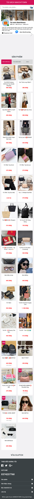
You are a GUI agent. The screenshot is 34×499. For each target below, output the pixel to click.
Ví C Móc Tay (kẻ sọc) (25, 165)
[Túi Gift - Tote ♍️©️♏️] (25, 320)
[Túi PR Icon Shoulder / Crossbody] (25, 238)
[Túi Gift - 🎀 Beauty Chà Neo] (8, 320)
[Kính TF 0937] (25, 348)
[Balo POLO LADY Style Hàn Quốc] (8, 127)
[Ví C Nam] (8, 293)
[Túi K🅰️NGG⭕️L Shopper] (8, 210)
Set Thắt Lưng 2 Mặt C (25, 82)
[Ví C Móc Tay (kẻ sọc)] (25, 155)
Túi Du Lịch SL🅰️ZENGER (25, 137)
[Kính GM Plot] (25, 403)
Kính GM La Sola (9, 275)
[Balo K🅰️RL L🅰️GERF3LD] (8, 348)
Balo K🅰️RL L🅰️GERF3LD (8, 358)
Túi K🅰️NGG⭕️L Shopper (8, 220)
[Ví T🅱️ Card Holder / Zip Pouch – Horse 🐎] (8, 238)
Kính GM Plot (25, 413)
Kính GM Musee (9, 440)
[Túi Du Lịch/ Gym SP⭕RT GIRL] (8, 375)
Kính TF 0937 (25, 358)
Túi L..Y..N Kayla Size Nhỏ (25, 192)
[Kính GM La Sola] (8, 265)
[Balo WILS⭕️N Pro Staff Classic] (8, 100)
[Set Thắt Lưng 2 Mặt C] (25, 72)
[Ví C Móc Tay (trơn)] (8, 155)
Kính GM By (25, 275)
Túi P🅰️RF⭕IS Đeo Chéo (25, 110)
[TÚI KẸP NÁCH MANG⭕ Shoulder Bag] (25, 375)
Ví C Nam (8, 302)
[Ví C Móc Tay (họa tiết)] (8, 183)
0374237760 (8, 474)
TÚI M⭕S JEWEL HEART (8, 413)
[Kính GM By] (25, 265)
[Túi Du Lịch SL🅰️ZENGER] (25, 127)
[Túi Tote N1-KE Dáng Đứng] (25, 210)
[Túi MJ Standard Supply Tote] (25, 293)
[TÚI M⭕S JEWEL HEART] (8, 403)
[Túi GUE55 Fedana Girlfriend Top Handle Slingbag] (8, 72)
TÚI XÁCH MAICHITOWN (16, 2)
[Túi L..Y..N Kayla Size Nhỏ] (25, 183)
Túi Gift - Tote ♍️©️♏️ (25, 330)
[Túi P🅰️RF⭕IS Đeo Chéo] (25, 100)
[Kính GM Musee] (8, 431)
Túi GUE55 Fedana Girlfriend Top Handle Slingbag (8, 84)
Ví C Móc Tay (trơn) (9, 165)
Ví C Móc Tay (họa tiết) (9, 192)
